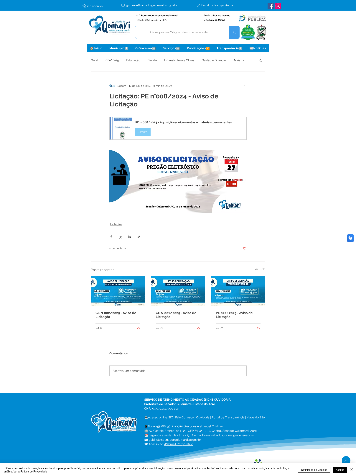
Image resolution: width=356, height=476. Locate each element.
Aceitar (340, 470)
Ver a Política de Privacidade (30, 471)
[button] (119, 48)
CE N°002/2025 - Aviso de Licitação (115, 315)
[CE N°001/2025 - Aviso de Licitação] (178, 291)
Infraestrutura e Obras (179, 60)
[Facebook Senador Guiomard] (271, 6)
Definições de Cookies (314, 470)
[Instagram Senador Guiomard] (278, 6)
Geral (94, 60)
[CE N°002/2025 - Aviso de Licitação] (118, 291)
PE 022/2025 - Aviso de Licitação (234, 315)
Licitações (116, 224)
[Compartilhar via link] (138, 237)
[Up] (346, 460)
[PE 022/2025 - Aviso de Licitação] (238, 291)
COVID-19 (112, 60)
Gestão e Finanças (214, 60)
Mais (237, 60)
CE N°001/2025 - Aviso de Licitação (176, 315)
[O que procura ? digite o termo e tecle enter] (234, 32)
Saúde (152, 60)
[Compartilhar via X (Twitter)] (120, 237)
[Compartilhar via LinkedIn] (129, 237)
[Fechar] (351, 469)
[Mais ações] (244, 86)
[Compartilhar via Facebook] (111, 237)
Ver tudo (260, 269)
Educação (133, 60)
